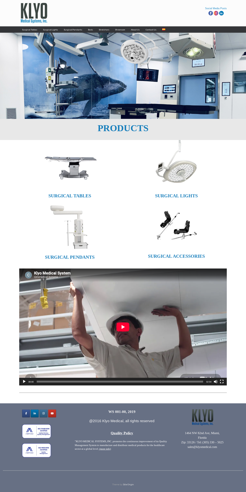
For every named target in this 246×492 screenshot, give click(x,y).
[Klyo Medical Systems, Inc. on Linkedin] (35, 413)
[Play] (24, 382)
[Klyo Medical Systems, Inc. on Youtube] (52, 413)
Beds (90, 30)
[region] (123, 76)
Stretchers (104, 30)
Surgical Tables (29, 30)
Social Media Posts (216, 8)
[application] (123, 327)
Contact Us (150, 30)
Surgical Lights (50, 30)
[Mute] (216, 382)
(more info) (105, 448)
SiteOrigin (128, 484)
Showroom (120, 30)
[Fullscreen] (222, 382)
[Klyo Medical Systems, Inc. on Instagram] (43, 413)
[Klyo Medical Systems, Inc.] (33, 13)
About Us (135, 30)
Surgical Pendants (73, 30)
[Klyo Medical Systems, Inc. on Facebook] (26, 413)
